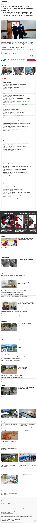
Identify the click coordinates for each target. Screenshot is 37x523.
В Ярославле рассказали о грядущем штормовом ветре (10, 396)
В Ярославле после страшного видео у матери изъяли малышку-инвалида (15, 140)
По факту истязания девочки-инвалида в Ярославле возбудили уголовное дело (16, 126)
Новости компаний (4, 474)
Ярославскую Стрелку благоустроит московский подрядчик (24, 346)
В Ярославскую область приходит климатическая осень (26, 388)
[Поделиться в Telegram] (30, 56)
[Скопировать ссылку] (35, 56)
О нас (2, 500)
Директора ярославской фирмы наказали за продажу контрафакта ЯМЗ (15, 203)
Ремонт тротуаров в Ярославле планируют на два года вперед (11, 354)
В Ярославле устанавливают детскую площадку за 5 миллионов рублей (14, 84)
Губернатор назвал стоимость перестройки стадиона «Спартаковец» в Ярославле (8, 419)
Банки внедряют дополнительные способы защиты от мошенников (12, 294)
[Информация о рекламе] (34, 93)
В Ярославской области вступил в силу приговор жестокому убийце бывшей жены (16, 98)
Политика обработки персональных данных (7, 513)
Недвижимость (10, 150)
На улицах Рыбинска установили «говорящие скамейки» (10, 358)
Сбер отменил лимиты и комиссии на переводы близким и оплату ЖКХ (27, 419)
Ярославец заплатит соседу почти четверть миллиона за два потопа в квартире (16, 143)
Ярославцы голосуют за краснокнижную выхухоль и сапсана (13, 90)
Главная (2, 4)
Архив (2, 504)
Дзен (9, 503)
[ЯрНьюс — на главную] (4, 1)
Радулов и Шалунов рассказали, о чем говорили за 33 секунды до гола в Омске (16, 152)
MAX (9, 504)
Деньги (9, 130)
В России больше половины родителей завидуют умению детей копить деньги (15, 129)
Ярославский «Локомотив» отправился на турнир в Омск (12, 198)
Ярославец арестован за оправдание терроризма (11, 109)
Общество (9, 85)
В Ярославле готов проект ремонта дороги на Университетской (13, 120)
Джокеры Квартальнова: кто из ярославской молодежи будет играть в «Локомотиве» (21, 230)
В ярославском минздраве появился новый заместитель (9, 446)
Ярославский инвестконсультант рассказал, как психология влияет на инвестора (14, 296)
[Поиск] (32, 1)
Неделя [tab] (26, 213)
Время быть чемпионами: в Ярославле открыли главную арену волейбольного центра (17, 166)
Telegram (9, 500)
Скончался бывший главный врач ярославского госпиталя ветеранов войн (15, 169)
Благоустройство (5, 342)
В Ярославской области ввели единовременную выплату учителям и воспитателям (16, 132)
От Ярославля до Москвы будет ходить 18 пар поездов (26, 463)
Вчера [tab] (29, 213)
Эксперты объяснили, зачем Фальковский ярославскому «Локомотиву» (6, 230)
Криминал (6, 4)
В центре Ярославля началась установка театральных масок (11, 360)
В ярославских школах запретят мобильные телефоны (12, 117)
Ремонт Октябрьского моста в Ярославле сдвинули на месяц (13, 180)
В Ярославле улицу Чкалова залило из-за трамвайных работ (13, 189)
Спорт (9, 167)
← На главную (4, 78)
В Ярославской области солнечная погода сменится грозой (11, 398)
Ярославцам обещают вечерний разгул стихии (8, 400)
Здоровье (3, 430)
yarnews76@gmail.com (6, 512)
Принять (17, 519)
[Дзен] (2, 60)
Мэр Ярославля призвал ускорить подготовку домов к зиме (27, 427)
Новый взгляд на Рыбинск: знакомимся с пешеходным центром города (14, 146)
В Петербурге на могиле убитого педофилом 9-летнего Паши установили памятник (16, 123)
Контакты (2, 503)
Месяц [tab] (22, 213)
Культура (9, 176)
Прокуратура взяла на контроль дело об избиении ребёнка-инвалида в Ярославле (16, 101)
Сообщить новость (31, 60)
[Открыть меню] (35, 1)
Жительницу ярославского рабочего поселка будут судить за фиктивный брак (15, 195)
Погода (3, 385)
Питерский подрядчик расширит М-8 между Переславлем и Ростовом (14, 186)
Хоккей (9, 88)
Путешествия (21, 451)
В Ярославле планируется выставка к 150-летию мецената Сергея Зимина (15, 175)
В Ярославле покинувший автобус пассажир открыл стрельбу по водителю (15, 172)
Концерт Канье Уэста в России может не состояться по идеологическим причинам (16, 192)
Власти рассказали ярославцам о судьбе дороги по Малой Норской (12, 377)
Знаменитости (10, 193)
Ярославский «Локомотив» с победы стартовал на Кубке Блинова (14, 95)
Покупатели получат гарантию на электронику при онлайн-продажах (12, 292)
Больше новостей (30, 207)
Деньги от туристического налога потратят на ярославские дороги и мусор (13, 290)
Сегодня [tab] (33, 213)
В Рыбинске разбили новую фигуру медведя (10, 163)
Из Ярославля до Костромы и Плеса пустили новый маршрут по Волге (14, 137)
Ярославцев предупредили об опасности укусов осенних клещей (13, 112)
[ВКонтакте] (5, 60)
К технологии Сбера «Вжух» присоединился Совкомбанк (8, 485)
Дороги (9, 107)
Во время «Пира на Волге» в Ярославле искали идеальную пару (13, 183)
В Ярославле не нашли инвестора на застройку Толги (12, 149)
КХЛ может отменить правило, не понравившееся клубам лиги (13, 87)
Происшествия (10, 141)
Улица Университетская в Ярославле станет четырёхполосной (13, 106)
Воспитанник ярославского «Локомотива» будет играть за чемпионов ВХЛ (15, 160)
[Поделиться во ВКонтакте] (32, 56)
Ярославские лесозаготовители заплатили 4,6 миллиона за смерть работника (8, 442)
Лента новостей (7, 82)
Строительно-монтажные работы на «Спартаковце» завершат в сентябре (13, 356)
